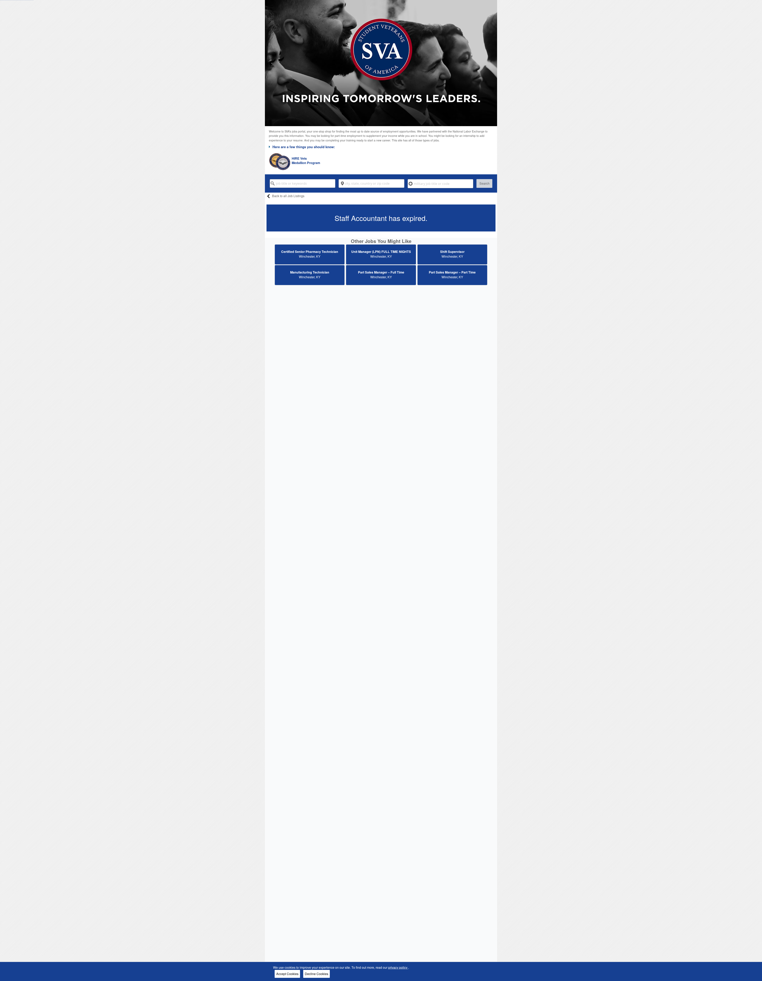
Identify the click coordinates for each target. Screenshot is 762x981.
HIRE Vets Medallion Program (306, 160)
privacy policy (398, 967)
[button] (381, 146)
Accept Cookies (287, 973)
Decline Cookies (316, 973)
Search (484, 183)
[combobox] (302, 183)
